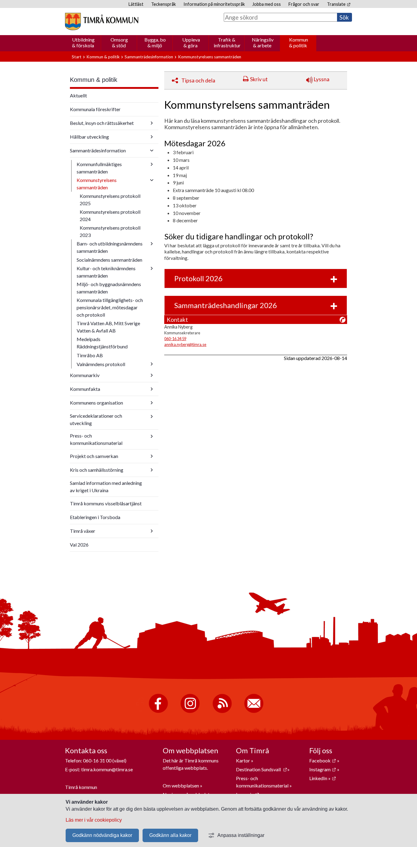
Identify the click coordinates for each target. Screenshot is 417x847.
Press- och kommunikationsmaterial (96, 439)
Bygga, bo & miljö (155, 42)
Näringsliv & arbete (263, 42)
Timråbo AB (90, 355)
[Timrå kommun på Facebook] (158, 711)
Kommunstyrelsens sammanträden (97, 183)
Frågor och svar (303, 4)
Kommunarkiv (85, 375)
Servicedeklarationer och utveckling (96, 419)
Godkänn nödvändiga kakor (102, 835)
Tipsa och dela (198, 80)
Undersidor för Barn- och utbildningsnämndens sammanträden (151, 243)
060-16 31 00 (97, 760)
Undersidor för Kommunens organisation (151, 402)
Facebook (322, 760)
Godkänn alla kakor (170, 835)
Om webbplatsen (181, 785)
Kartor (243, 760)
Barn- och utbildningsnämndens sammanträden (110, 247)
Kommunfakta (85, 389)
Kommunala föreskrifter (95, 109)
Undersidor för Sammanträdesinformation (151, 150)
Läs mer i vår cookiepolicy (94, 820)
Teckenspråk (163, 4)
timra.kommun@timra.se (107, 769)
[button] (255, 278)
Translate (338, 4)
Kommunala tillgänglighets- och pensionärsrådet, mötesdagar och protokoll (110, 307)
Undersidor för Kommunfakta (151, 389)
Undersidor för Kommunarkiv (151, 375)
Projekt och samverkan (94, 456)
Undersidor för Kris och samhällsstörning (151, 470)
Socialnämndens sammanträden (109, 260)
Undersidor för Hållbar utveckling (151, 137)
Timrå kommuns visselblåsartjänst (106, 503)
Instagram (322, 769)
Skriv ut (259, 79)
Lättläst (136, 4)
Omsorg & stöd (119, 42)
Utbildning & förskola (83, 42)
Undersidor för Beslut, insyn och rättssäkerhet (151, 123)
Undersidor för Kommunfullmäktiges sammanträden (151, 164)
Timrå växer (82, 531)
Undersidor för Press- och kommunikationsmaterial (151, 436)
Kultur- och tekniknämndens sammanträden (106, 271)
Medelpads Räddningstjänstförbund (102, 342)
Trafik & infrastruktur (227, 42)
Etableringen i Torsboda (95, 517)
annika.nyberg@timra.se (185, 344)
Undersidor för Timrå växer (151, 531)
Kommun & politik (298, 42)
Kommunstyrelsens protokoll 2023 (110, 231)
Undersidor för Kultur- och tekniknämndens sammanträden (151, 268)
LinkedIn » (322, 778)
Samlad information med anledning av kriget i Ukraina (106, 486)
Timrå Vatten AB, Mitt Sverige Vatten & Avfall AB (108, 326)
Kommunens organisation (96, 402)
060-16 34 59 (175, 338)
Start (77, 56)
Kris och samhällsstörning (96, 470)
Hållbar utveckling (89, 137)
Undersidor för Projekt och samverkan (151, 456)
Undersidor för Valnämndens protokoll (151, 364)
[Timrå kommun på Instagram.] (190, 711)
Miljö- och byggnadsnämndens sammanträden (109, 287)
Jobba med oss (266, 4)
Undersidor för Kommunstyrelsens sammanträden (151, 180)
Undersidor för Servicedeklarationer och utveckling (151, 416)
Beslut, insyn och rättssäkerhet (102, 123)
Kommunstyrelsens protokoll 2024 (110, 215)
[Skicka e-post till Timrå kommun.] (254, 711)
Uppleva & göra (191, 42)
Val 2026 (79, 544)
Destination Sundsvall (261, 769)
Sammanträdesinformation (149, 56)
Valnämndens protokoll (101, 364)
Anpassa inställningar (240, 835)
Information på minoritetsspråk (214, 4)
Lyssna (321, 79)
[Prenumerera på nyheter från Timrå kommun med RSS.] (222, 711)
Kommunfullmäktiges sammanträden (99, 167)
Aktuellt (78, 95)
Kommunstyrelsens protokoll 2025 (110, 199)
